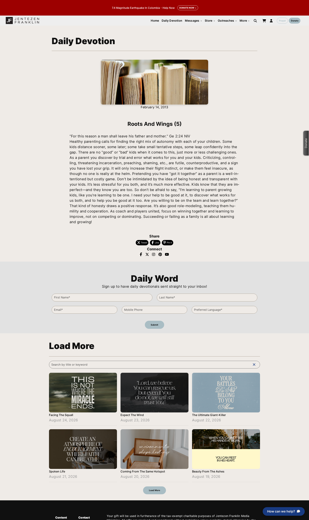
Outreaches (227, 20)
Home (155, 20)
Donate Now (186, 7)
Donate (294, 20)
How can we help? (281, 511)
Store (210, 20)
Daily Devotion (172, 20)
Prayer (282, 20)
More (245, 20)
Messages (193, 20)
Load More (154, 490)
